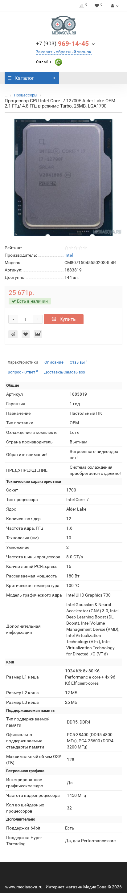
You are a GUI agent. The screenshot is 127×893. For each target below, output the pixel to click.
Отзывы (79, 362)
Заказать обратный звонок (64, 51)
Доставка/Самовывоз (64, 372)
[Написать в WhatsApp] (58, 62)
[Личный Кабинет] (113, 5)
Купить (67, 319)
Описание (53, 362)
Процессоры (25, 95)
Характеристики (23, 362)
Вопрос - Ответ (23, 371)
